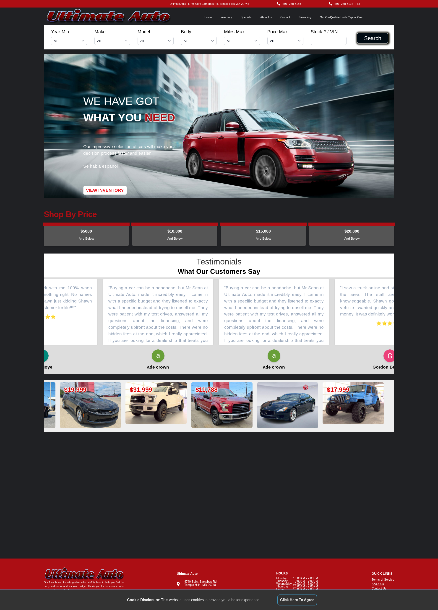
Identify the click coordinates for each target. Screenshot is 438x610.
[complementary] (424, 596)
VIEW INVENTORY (105, 190)
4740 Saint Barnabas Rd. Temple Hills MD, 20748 (218, 3)
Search (372, 38)
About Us (266, 17)
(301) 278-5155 (291, 3)
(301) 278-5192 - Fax (347, 3)
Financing (305, 17)
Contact (285, 17)
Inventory (226, 17)
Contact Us (379, 588)
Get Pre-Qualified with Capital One (341, 17)
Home (208, 17)
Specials (246, 17)
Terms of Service (383, 579)
